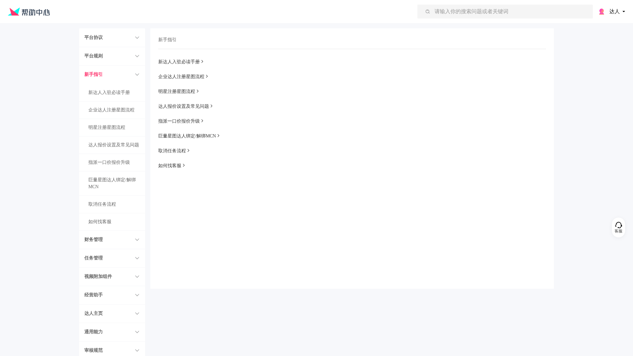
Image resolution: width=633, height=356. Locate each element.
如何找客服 (99, 221)
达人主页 (93, 313)
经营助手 (93, 294)
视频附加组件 (98, 276)
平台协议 (93, 37)
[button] (112, 37)
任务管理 (93, 257)
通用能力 (93, 331)
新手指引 (93, 74)
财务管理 (93, 239)
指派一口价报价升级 (109, 162)
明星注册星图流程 (106, 127)
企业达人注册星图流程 (111, 109)
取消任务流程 (102, 204)
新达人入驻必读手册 (109, 92)
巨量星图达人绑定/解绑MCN (112, 183)
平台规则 (93, 55)
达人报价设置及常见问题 (113, 144)
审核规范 (93, 350)
